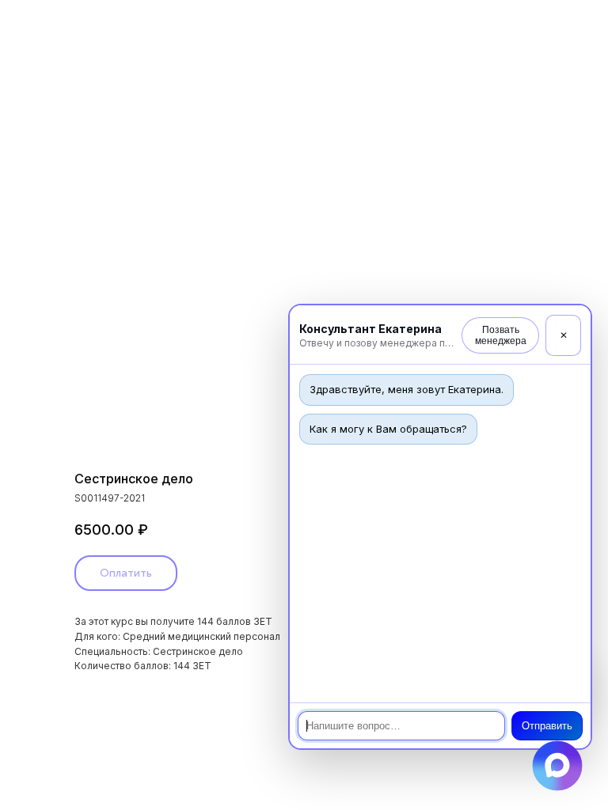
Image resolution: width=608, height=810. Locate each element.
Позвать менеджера (500, 335)
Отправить (547, 726)
